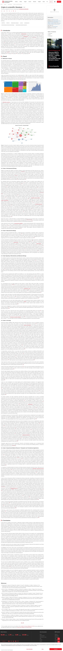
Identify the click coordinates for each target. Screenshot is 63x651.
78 (40, 292)
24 (29, 53)
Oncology (56, 19)
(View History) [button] (55, 26)
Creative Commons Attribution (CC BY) (27, 626)
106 (31, 429)
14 (22, 38)
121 (1, 490)
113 (18, 457)
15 (23, 38)
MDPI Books (57, 635)
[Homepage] (3, 2)
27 (21, 171)
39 (6, 186)
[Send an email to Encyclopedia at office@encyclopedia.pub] (9, 641)
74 (13, 284)
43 (41, 192)
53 (23, 211)
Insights (39, 1)
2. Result (49, 34)
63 (34, 237)
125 (38, 517)
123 (15, 507)
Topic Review (10, 4)
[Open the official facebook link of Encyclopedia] (18, 641)
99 (24, 400)
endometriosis (38, 243)
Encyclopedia (57, 641)
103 (39, 423)
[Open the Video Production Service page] (58, 639)
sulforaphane (30, 404)
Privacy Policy (28, 627)
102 (36, 418)
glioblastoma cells (27, 288)
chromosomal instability (18, 223)
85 (40, 310)
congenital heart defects (35, 197)
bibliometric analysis (6, 102)
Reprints (34, 1)
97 (39, 390)
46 (1, 193)
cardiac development (5, 200)
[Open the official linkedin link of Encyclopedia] (13, 641)
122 (9, 502)
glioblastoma (25, 36)
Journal (29, 1)
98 (5, 394)
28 (22, 171)
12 (4, 42)
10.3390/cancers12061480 (23, 9)
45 (43, 192)
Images (25, 1)
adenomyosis (15, 242)
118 (4, 486)
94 (4, 379)
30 (24, 171)
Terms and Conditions (21, 627)
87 (20, 333)
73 (12, 284)
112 (17, 457)
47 (2, 193)
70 (35, 260)
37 (24, 182)
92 (8, 359)
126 (10, 566)
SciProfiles (56, 639)
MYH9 (25, 301)
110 (15, 445)
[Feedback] (58, 642)
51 (33, 202)
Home (1, 4)
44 (42, 192)
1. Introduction (50, 33)
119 (12, 489)
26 (20, 77)
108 (12, 445)
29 (23, 171)
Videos (21, 1)
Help (40, 638)
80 (15, 296)
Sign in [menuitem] (51, 1)
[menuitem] (55, 2)
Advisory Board (42, 635)
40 (37, 187)
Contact (41, 639)
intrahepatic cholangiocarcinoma (38, 468)
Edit (24, 7)
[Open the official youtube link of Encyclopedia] (15, 641)
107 (15, 433)
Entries (16, 1)
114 (11, 469)
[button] (54, 11)
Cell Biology (53, 19)
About (44, 1)
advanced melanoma (26, 434)
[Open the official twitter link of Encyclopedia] (11, 641)
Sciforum (56, 634)
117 (43, 489)
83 (8, 307)
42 (40, 192)
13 (21, 38)
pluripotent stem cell (13, 488)
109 (13, 445)
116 (1, 486)
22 (12, 53)
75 (14, 284)
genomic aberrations (27, 325)
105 (15, 428)
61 (8, 225)
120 (13, 489)
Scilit (55, 638)
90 (23, 353)
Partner (41, 641)
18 (16, 53)
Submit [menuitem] (59, 1)
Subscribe (4, 641)
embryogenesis (23, 33)
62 (21, 233)
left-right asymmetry (38, 204)
